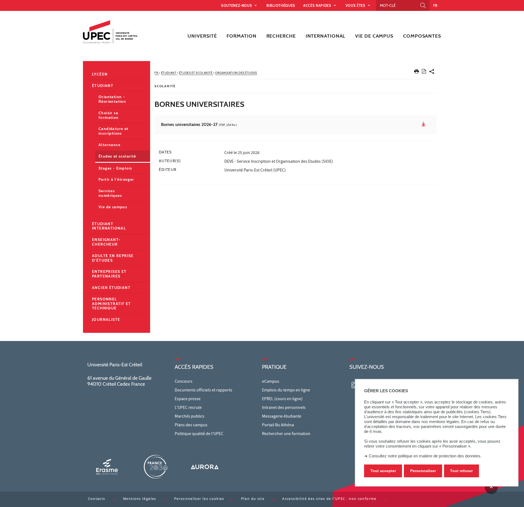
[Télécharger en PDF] (424, 72)
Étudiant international (109, 226)
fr (435, 5)
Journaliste (106, 319)
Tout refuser (461, 471)
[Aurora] (205, 466)
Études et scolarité (117, 156)
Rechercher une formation (286, 434)
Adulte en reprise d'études (113, 258)
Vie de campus (113, 206)
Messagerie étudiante (281, 417)
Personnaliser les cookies (199, 499)
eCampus (270, 382)
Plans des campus (191, 425)
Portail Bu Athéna (278, 425)
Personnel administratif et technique (111, 304)
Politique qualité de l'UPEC (199, 434)
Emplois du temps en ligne (286, 390)
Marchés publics (189, 417)
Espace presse (188, 399)
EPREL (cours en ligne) (282, 399)
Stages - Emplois (115, 168)
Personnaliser (423, 471)
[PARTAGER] (431, 72)
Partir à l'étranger (116, 179)
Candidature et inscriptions (114, 131)
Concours (183, 382)
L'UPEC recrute (188, 408)
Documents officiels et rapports (203, 390)
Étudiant (102, 85)
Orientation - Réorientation (112, 99)
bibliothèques (280, 5)
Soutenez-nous (237, 5)
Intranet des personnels (284, 408)
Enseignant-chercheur (106, 242)
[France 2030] (156, 466)
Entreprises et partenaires (109, 274)
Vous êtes (356, 5)
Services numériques (110, 193)
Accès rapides (317, 5)
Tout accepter (383, 471)
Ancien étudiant (111, 287)
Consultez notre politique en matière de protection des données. (425, 456)
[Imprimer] (416, 72)
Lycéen (100, 74)
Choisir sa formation (109, 115)
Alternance (109, 144)
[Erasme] (107, 466)
